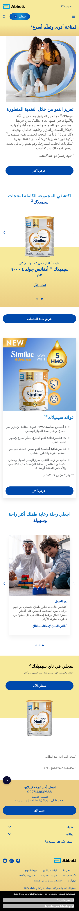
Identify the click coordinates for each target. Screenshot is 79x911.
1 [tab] (42, 299)
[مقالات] (9, 834)
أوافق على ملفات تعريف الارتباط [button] (59, 906)
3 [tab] (36, 645)
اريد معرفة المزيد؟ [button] (65, 900)
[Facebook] (18, 862)
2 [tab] (37, 299)
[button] (4, 17)
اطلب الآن (39, 285)
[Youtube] (5, 862)
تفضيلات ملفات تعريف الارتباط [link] (48, 880)
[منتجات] (9, 826)
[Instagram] (11, 862)
